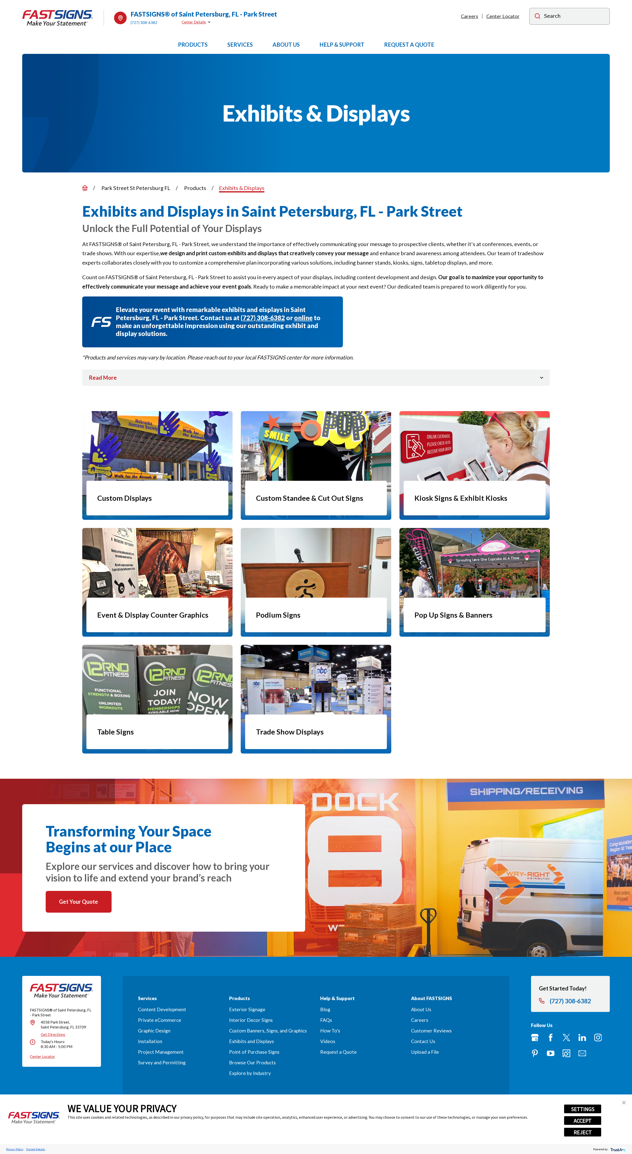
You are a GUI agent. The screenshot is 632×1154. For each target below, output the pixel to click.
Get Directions (53, 1034)
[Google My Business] (535, 1037)
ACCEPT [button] (583, 1120)
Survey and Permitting (162, 1062)
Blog (325, 1009)
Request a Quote (338, 1052)
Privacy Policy (14, 1149)
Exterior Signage (247, 1009)
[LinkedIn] (582, 1037)
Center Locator (503, 16)
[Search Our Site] (537, 16)
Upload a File (425, 1052)
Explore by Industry (250, 1073)
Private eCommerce (159, 1020)
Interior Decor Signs (251, 1020)
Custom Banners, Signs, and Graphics (268, 1030)
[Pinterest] (535, 1053)
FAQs (326, 1020)
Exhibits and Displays (251, 1041)
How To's (330, 1030)
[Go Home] (85, 187)
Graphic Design (154, 1030)
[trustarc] (617, 1149)
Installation (150, 1041)
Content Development (162, 1009)
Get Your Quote (78, 901)
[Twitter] (566, 1037)
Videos (327, 1041)
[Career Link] (566, 1053)
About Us (421, 1009)
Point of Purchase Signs (254, 1052)
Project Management (161, 1052)
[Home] (57, 18)
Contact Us (423, 1041)
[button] (624, 1103)
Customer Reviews (431, 1030)
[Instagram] (598, 1037)
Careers (469, 16)
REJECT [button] (583, 1132)
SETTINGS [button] (582, 1109)
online (303, 317)
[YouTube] (550, 1053)
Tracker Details (35, 1149)
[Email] (582, 1053)
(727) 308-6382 (144, 22)
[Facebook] (550, 1037)
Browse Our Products (252, 1062)
